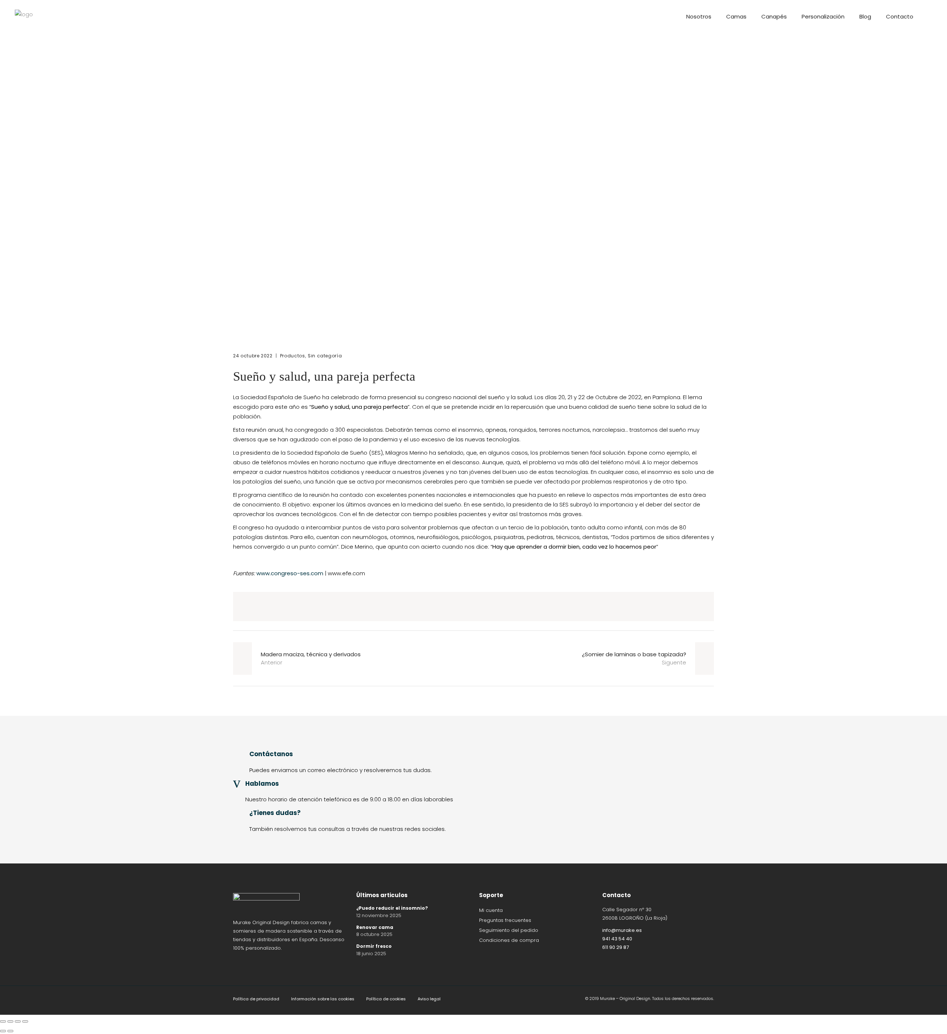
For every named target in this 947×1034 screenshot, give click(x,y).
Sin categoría (325, 356)
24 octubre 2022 (253, 356)
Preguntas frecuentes (505, 920)
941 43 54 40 (617, 938)
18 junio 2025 (371, 953)
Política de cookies (386, 999)
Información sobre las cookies (322, 999)
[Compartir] (18, 1021)
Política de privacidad (256, 999)
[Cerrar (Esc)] (25, 1021)
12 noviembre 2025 (378, 915)
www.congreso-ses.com (289, 573)
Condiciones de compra (509, 940)
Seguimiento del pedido (508, 930)
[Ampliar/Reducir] (3, 1021)
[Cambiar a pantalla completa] (10, 1021)
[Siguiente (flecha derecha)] (10, 1031)
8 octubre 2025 (374, 934)
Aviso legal (429, 999)
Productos (292, 356)
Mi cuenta (491, 910)
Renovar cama (374, 927)
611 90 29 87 (615, 947)
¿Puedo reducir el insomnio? (392, 908)
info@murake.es (622, 930)
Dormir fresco (374, 946)
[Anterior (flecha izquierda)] (3, 1031)
